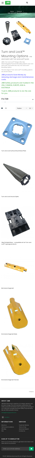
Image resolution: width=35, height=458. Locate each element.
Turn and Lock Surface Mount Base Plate (13, 151)
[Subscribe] (31, 449)
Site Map (3, 429)
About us (4, 425)
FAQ (2, 431)
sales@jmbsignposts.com (8, 412)
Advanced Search (24, 429)
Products (19, 11)
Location (7, 417)
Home (12, 11)
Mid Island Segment (7, 288)
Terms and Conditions (7, 427)
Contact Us (22, 431)
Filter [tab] (4, 99)
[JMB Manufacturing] (6, 3)
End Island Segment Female (10, 380)
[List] (6, 108)
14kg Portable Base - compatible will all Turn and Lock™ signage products (16, 243)
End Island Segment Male (9, 334)
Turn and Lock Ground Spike (10, 196)
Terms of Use (22, 427)
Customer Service (24, 425)
